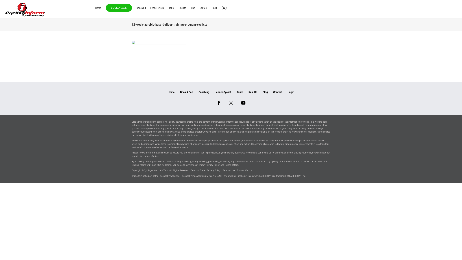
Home (171, 92)
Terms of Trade (198, 170)
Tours (240, 92)
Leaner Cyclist (223, 92)
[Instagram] (231, 103)
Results (253, 92)
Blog (265, 92)
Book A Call (186, 92)
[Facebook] (219, 103)
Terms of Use (229, 170)
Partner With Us (244, 170)
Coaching (204, 92)
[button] (224, 7)
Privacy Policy (214, 170)
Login (291, 92)
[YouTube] (243, 103)
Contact (277, 92)
